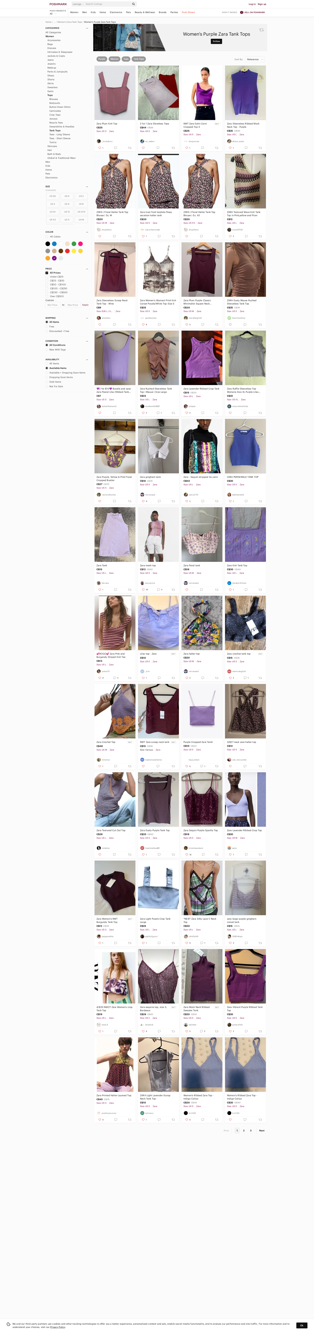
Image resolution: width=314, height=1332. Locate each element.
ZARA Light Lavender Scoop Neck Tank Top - (155, 1097)
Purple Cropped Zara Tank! (198, 742)
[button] (79, 4)
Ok (301, 1325)
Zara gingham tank (150, 477)
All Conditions (57, 345)
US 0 (67, 196)
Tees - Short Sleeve (59, 138)
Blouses (53, 99)
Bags (50, 44)
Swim (50, 91)
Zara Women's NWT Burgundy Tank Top (107, 920)
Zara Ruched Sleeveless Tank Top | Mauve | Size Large (156, 390)
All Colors (55, 236)
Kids (93, 12)
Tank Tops (55, 130)
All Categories (53, 32)
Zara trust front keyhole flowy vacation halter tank (156, 214)
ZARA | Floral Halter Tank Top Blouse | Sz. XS (199, 214)
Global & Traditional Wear (61, 157)
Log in (252, 4)
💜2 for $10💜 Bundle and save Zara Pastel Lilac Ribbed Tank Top (113, 390)
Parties (174, 12)
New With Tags (57, 349)
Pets (128, 12)
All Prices (55, 272)
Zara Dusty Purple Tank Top (155, 830)
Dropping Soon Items (61, 377)
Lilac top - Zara (148, 653)
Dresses (51, 48)
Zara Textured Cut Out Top (110, 830)
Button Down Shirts (59, 106)
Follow (216, 41)
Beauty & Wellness (145, 12)
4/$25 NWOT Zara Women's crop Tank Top (114, 1009)
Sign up (262, 4)
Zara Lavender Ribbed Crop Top (244, 830)
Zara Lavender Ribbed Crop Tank (201, 388)
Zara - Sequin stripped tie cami (200, 477)
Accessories (54, 40)
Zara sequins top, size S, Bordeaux (153, 1009)
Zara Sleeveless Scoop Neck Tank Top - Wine (112, 302)
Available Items (57, 368)
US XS (53, 219)
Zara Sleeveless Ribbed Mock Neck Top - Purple (243, 125)
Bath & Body (54, 154)
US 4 (52, 204)
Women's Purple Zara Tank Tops (100, 22)
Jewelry (51, 63)
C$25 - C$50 (57, 280)
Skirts (50, 83)
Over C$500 (57, 296)
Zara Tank (101, 565)
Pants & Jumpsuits (57, 71)
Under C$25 (56, 276)
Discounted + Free (59, 331)
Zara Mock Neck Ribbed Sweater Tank (196, 1009)
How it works (229, 12)
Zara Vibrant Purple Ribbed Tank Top (245, 1009)
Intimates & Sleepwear (59, 52)
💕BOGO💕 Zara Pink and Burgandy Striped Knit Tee (110, 655)
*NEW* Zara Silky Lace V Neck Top (199, 920)
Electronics (116, 12)
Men (84, 12)
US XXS (81, 211)
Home (103, 12)
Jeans (50, 59)
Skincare (52, 146)
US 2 (81, 196)
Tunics (52, 142)
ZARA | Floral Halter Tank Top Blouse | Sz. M (112, 214)
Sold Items (55, 381)
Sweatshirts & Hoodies (61, 126)
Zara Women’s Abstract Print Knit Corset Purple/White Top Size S (158, 302)
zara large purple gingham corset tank (241, 920)
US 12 (67, 211)
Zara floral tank (191, 565)
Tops (50, 95)
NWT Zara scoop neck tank (154, 742)
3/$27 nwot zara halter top (241, 742)
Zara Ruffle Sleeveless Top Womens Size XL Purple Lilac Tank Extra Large (243, 390)
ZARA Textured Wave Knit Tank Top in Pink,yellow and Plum (243, 214)
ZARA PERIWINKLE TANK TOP (243, 477)
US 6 (67, 204)
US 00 (52, 196)
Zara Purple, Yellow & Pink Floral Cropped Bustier (114, 479)
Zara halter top (191, 653)
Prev (226, 1130)
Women (74, 12)
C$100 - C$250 (58, 288)
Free (51, 326)
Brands (162, 12)
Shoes (50, 75)
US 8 (81, 204)
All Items (54, 321)
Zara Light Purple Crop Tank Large (155, 920)
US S (67, 219)
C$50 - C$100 (58, 284)
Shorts (50, 79)
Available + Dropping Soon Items (67, 372)
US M (81, 219)
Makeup (51, 67)
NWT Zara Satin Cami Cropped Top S (195, 125)
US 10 (52, 211)
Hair (49, 150)
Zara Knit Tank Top (237, 565)
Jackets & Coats (56, 55)
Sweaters (52, 87)
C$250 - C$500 (59, 292)
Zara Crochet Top (105, 742)
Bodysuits (54, 103)
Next (261, 1130)
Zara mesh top (148, 565)
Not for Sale (56, 386)
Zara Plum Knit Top (106, 123)
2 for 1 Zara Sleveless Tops (154, 123)
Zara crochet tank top (239, 653)
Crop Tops (55, 114)
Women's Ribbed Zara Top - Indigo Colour (198, 1097)
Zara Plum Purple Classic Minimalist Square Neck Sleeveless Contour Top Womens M (201, 302)
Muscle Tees (56, 122)
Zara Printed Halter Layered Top (113, 1095)
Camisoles (55, 110)
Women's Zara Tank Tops (69, 22)
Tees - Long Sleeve (59, 134)
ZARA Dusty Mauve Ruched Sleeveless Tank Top (241, 302)
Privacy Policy (57, 1327)
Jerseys (53, 118)
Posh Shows (188, 12)
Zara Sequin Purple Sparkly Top (200, 830)
